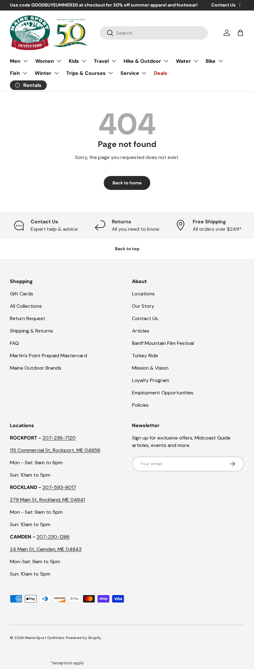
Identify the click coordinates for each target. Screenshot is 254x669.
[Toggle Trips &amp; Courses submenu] (110, 73)
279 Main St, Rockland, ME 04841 (47, 499)
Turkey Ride (145, 355)
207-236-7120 (59, 438)
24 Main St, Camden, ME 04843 (45, 549)
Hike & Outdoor (142, 61)
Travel (101, 61)
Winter (43, 73)
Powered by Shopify (83, 637)
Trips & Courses (86, 73)
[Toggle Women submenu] (59, 61)
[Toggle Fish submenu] (24, 73)
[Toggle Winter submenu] (56, 73)
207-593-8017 (59, 487)
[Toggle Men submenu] (25, 61)
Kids (74, 61)
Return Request (27, 318)
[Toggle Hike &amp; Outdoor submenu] (166, 61)
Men (15, 61)
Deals (160, 73)
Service (129, 73)
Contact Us (223, 5)
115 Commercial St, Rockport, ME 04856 (55, 450)
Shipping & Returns (31, 331)
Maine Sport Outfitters (44, 637)
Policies (140, 405)
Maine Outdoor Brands (35, 368)
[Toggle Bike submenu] (220, 61)
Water (183, 61)
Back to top (127, 248)
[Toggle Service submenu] (144, 73)
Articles (140, 331)
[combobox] (154, 33)
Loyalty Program (150, 380)
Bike (211, 61)
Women (44, 61)
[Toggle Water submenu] (195, 61)
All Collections (26, 306)
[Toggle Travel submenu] (113, 61)
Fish (15, 73)
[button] (240, 33)
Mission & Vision (150, 368)
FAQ (14, 343)
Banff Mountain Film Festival (163, 343)
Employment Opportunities (162, 392)
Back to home (127, 183)
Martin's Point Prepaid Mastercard (48, 355)
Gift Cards (21, 293)
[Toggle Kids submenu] (84, 61)
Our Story (143, 306)
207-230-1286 (53, 537)
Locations (143, 293)
